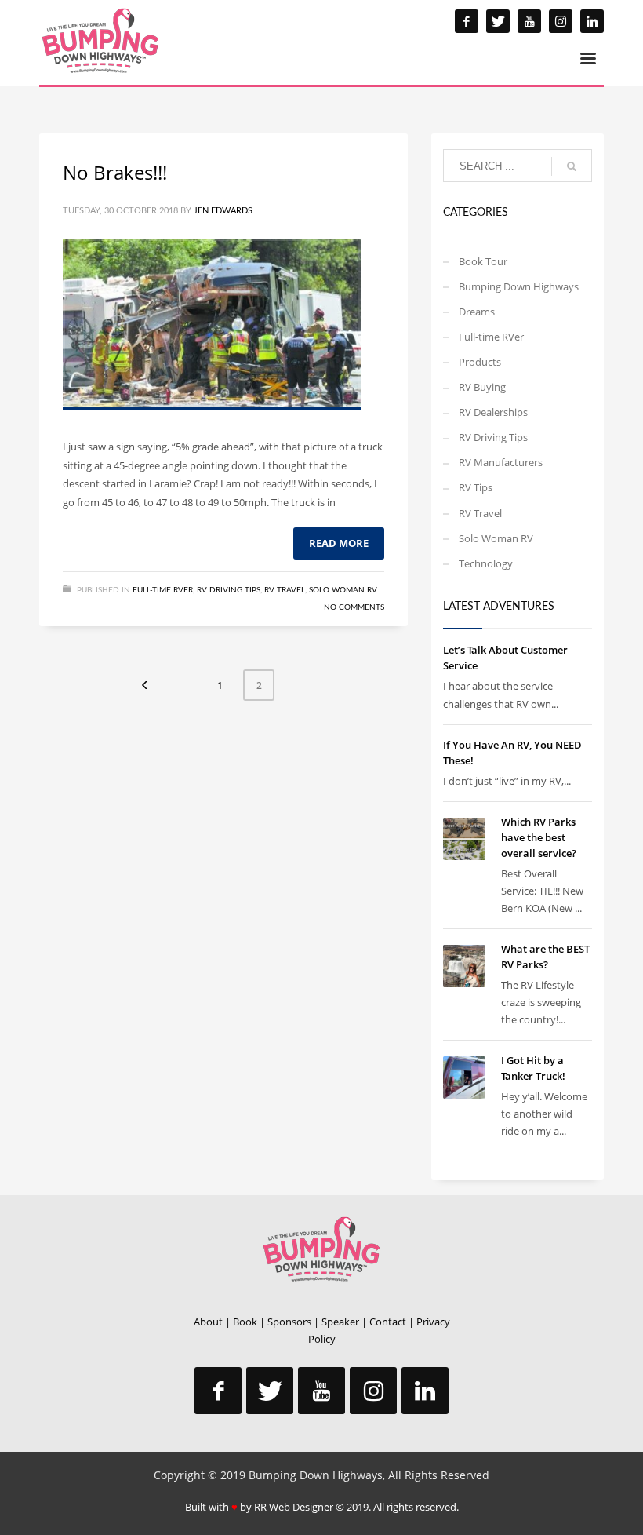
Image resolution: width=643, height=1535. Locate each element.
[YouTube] (529, 21)
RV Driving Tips (228, 590)
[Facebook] (466, 21)
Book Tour (483, 261)
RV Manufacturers (501, 462)
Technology (486, 563)
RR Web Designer (293, 1507)
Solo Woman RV (343, 590)
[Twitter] (498, 21)
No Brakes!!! (115, 172)
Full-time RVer (163, 590)
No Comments (354, 607)
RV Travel (284, 590)
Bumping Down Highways (519, 286)
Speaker (340, 1321)
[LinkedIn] (592, 21)
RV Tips (475, 487)
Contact (387, 1321)
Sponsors (289, 1321)
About (208, 1321)
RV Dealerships (493, 412)
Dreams (477, 311)
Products (480, 362)
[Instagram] (560, 21)
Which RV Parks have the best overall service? (538, 837)
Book (245, 1321)
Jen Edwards (223, 210)
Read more (339, 543)
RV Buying (482, 387)
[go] (571, 166)
